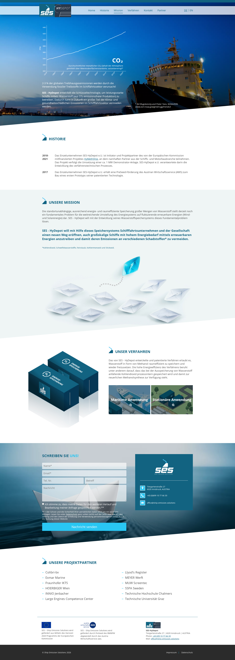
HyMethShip (91, 159)
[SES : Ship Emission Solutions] (55, 10)
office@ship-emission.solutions (165, 638)
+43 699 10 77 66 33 (162, 636)
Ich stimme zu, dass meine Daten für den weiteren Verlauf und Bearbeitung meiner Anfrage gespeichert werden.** (80, 505)
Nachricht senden (84, 527)
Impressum (171, 652)
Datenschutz (71, 514)
